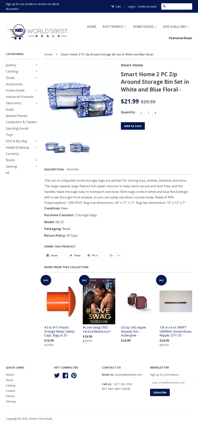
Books (10, 160)
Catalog (10, 385)
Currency (12, 154)
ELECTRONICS (113, 27)
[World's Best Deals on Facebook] (65, 375)
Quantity (128, 112)
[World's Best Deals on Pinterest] (74, 375)
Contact (10, 391)
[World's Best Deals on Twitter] (57, 375)
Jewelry (11, 65)
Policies (10, 396)
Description (54, 169)
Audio (10, 109)
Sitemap (11, 401)
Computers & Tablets (21, 122)
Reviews (73, 169)
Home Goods (15, 90)
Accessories (14, 84)
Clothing (12, 71)
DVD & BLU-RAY (175, 27)
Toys (9, 135)
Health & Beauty (17, 147)
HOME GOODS (143, 27)
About (9, 380)
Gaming (11, 166)
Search (10, 374)
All (7, 173)
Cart (118, 6)
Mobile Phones (17, 116)
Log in (132, 6)
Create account (147, 6)
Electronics (13, 103)
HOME (91, 27)
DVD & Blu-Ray (16, 141)
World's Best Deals (40, 418)
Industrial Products (19, 97)
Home (48, 54)
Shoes (10, 78)
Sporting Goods (17, 128)
